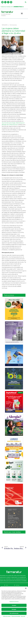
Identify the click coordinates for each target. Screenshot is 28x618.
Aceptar (14, 605)
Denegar (14, 609)
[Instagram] (8, 2)
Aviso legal (23, 616)
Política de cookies (7, 616)
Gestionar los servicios (14, 601)
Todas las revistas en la (12, 6)
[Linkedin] (11, 2)
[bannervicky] (14, 517)
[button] (26, 588)
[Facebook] (2, 2)
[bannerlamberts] (14, 309)
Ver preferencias (14, 613)
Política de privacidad (15, 616)
